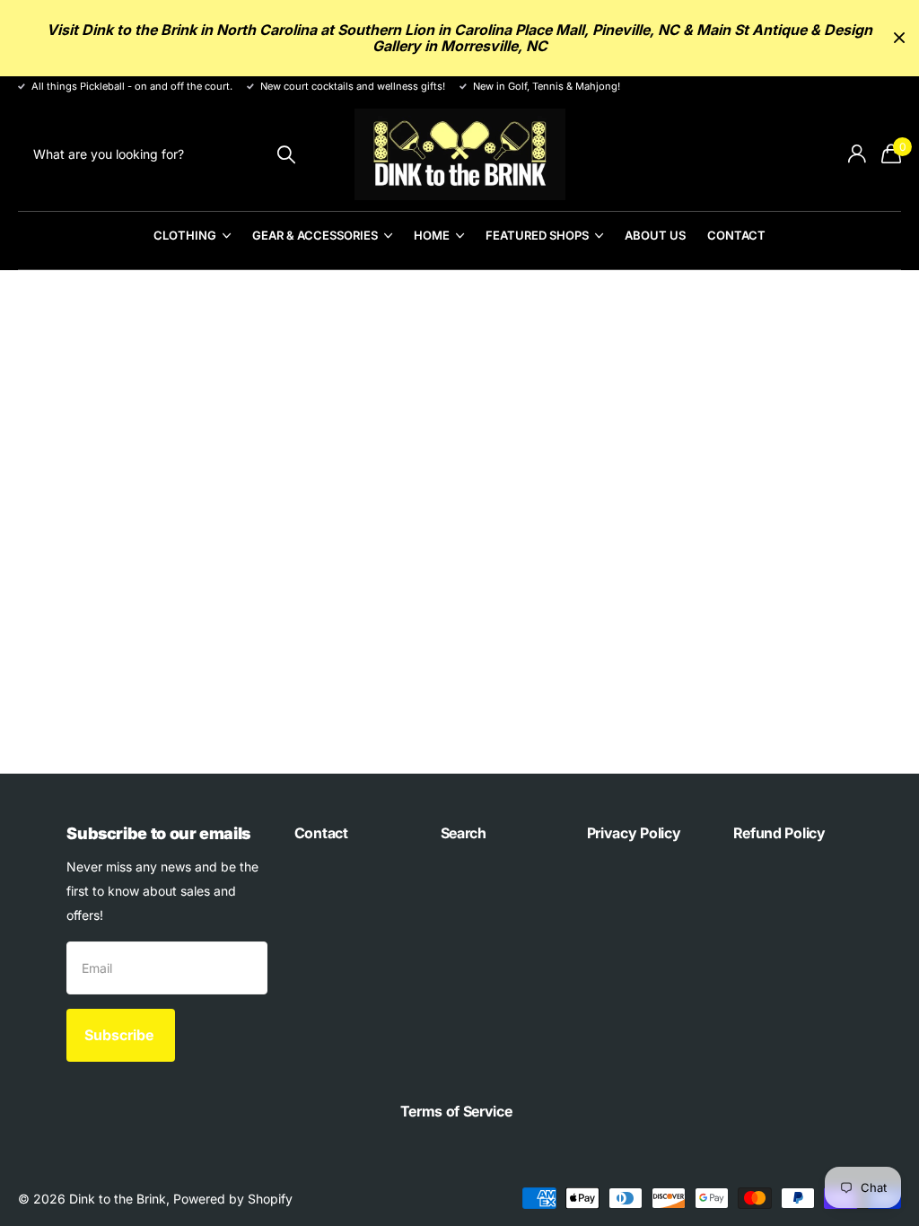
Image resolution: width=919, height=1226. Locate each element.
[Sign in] (856, 154)
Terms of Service (456, 1111)
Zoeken (286, 154)
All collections (192, 245)
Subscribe (120, 1035)
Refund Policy (779, 833)
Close (899, 38)
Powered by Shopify (233, 1198)
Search (463, 833)
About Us (655, 235)
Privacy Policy (634, 833)
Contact (736, 235)
